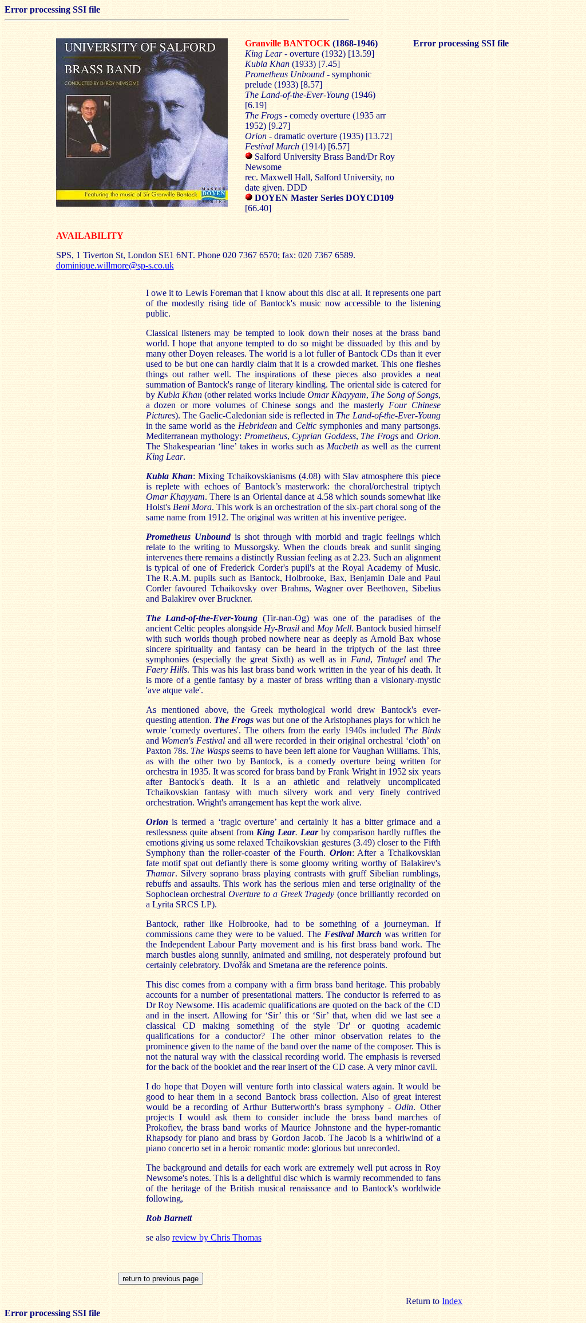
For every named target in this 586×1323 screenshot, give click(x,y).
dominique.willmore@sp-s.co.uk (115, 265)
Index (452, 1301)
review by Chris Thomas (217, 1237)
